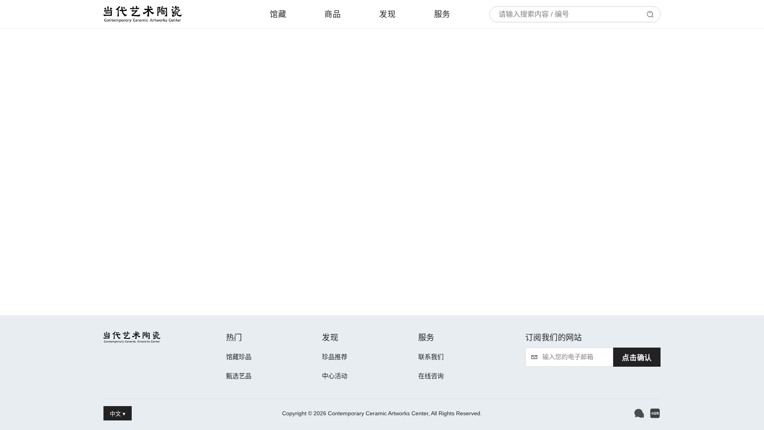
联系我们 (431, 357)
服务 (442, 14)
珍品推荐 (334, 357)
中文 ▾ (117, 413)
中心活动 (334, 376)
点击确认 (637, 358)
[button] (639, 413)
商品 (332, 14)
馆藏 (278, 14)
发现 (387, 14)
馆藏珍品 (238, 357)
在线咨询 (431, 376)
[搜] (650, 14)
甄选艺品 (238, 376)
